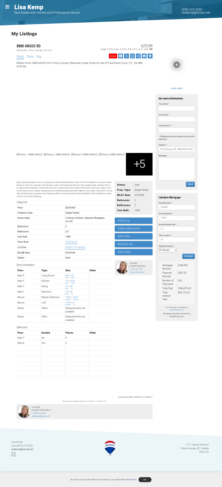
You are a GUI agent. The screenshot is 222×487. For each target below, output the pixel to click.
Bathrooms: (22, 327)
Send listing (124, 236)
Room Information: (26, 265)
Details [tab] (20, 56)
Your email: (163, 114)
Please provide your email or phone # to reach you (177, 138)
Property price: (165, 202)
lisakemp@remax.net (196, 12)
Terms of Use (131, 479)
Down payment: (165, 213)
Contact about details (129, 228)
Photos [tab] (30, 56)
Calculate (188, 256)
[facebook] (14, 454)
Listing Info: (22, 202)
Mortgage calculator (135, 244)
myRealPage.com (176, 310)
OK (145, 480)
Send (190, 184)
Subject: (162, 144)
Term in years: (165, 235)
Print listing (124, 252)
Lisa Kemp (28, 7)
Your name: (163, 103)
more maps (177, 88)
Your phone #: (165, 125)
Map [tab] (39, 56)
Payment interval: (166, 246)
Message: (163, 155)
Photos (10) (124, 220)
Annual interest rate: (167, 224)
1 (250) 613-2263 (136, 269)
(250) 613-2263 (192, 9)
